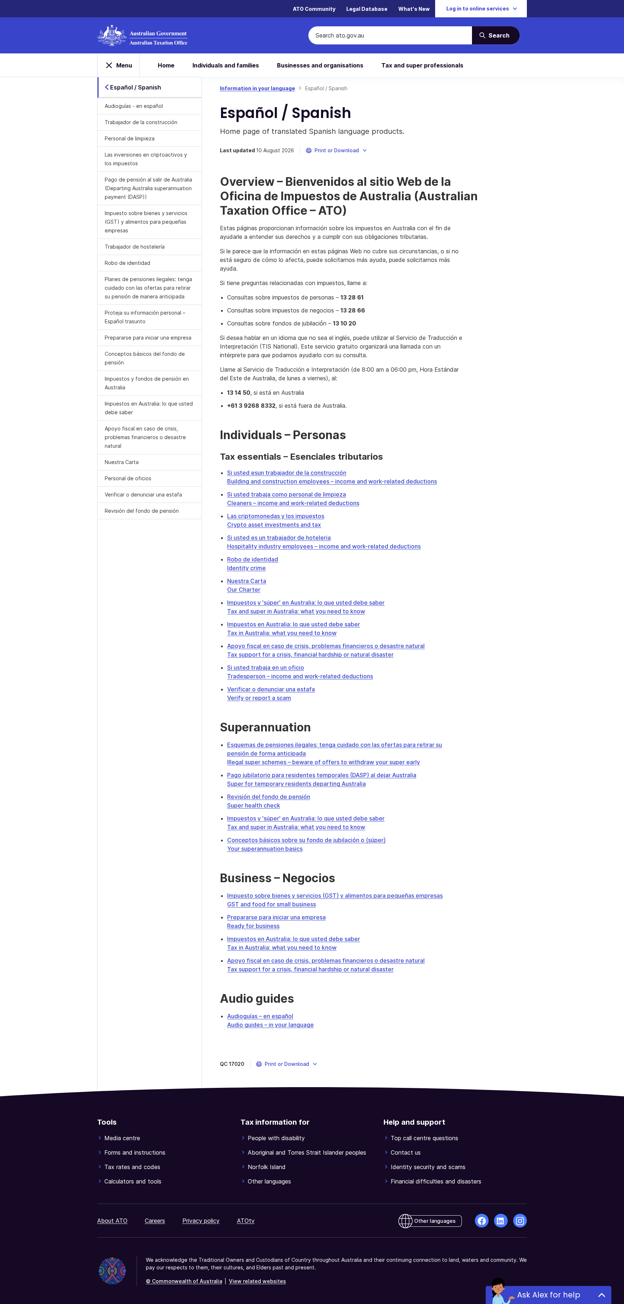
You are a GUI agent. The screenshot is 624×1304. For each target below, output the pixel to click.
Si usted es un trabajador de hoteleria (279, 537)
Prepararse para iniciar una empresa (148, 337)
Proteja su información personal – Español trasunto (145, 317)
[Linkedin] (501, 1221)
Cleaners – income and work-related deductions (293, 503)
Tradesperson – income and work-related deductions (300, 676)
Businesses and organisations (320, 65)
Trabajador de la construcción (141, 122)
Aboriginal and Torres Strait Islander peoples (307, 1152)
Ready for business (253, 925)
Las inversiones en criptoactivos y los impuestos (146, 159)
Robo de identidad (127, 263)
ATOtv (246, 1220)
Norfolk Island (267, 1166)
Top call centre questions (424, 1138)
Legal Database (366, 9)
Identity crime (246, 568)
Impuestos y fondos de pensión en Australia (147, 383)
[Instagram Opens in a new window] (520, 1221)
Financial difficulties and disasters (436, 1181)
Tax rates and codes (132, 1166)
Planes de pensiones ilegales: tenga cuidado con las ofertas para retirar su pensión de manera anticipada (148, 287)
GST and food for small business (271, 904)
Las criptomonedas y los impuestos (275, 516)
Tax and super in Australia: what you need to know (296, 611)
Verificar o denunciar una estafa (143, 494)
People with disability (276, 1138)
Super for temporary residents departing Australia (296, 783)
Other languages (269, 1181)
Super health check (253, 805)
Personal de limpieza (130, 138)
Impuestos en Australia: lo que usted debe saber (149, 408)
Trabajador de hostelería (135, 247)
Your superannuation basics (265, 848)
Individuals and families (225, 65)
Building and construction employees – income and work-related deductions (332, 481)
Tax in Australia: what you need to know (282, 632)
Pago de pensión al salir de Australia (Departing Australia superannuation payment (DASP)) (148, 188)
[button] (336, 150)
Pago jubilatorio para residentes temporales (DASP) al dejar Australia (321, 775)
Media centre (122, 1138)
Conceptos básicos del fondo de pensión (145, 358)
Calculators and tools (132, 1181)
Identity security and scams (428, 1166)
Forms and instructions (134, 1152)
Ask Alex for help (548, 1295)
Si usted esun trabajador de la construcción (286, 472)
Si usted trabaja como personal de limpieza (286, 494)
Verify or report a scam (259, 697)
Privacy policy (201, 1220)
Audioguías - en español (134, 106)
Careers (155, 1220)
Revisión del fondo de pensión (142, 511)
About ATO (112, 1220)
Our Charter (243, 589)
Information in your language (257, 88)
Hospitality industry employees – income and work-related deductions (324, 546)
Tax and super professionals (422, 65)
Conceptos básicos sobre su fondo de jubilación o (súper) (306, 840)
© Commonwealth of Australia (184, 1281)
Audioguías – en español (260, 1016)
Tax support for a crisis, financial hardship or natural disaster (310, 654)
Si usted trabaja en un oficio (265, 667)
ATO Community (314, 9)
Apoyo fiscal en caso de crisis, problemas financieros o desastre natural (145, 437)
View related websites (257, 1281)
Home (166, 65)
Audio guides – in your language (270, 1024)
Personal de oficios (128, 478)
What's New (414, 9)
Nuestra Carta (122, 462)
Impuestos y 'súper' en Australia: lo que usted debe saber (306, 602)
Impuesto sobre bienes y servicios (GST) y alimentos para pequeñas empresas (146, 221)
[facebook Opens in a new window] (482, 1221)
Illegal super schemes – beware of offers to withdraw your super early (323, 762)
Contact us (406, 1152)
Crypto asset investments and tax (274, 524)
